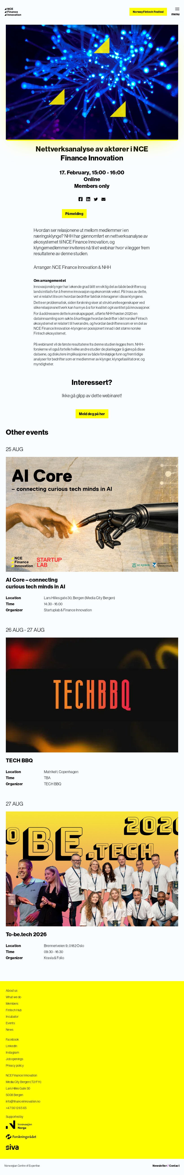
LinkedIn (11, 1046)
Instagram (12, 1052)
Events (10, 1023)
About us (12, 991)
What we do (13, 997)
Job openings (14, 1059)
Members (12, 1004)
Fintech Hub (14, 1010)
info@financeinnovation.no (23, 1101)
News (9, 1030)
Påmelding (74, 213)
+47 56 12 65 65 (16, 1108)
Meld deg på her (92, 414)
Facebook (12, 1039)
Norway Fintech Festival (148, 11)
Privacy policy (15, 1065)
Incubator (12, 1017)
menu (175, 14)
